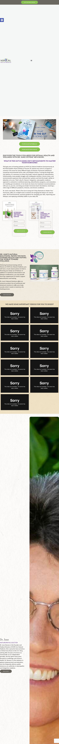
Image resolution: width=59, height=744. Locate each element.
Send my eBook (21, 231)
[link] (2, 20)
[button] (31, 60)
